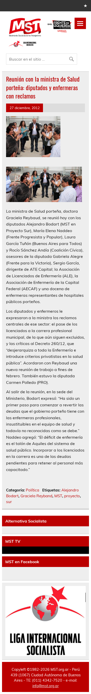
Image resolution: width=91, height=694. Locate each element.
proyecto (72, 495)
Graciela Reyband (36, 495)
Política (32, 490)
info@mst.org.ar (45, 686)
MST (58, 495)
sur (9, 501)
